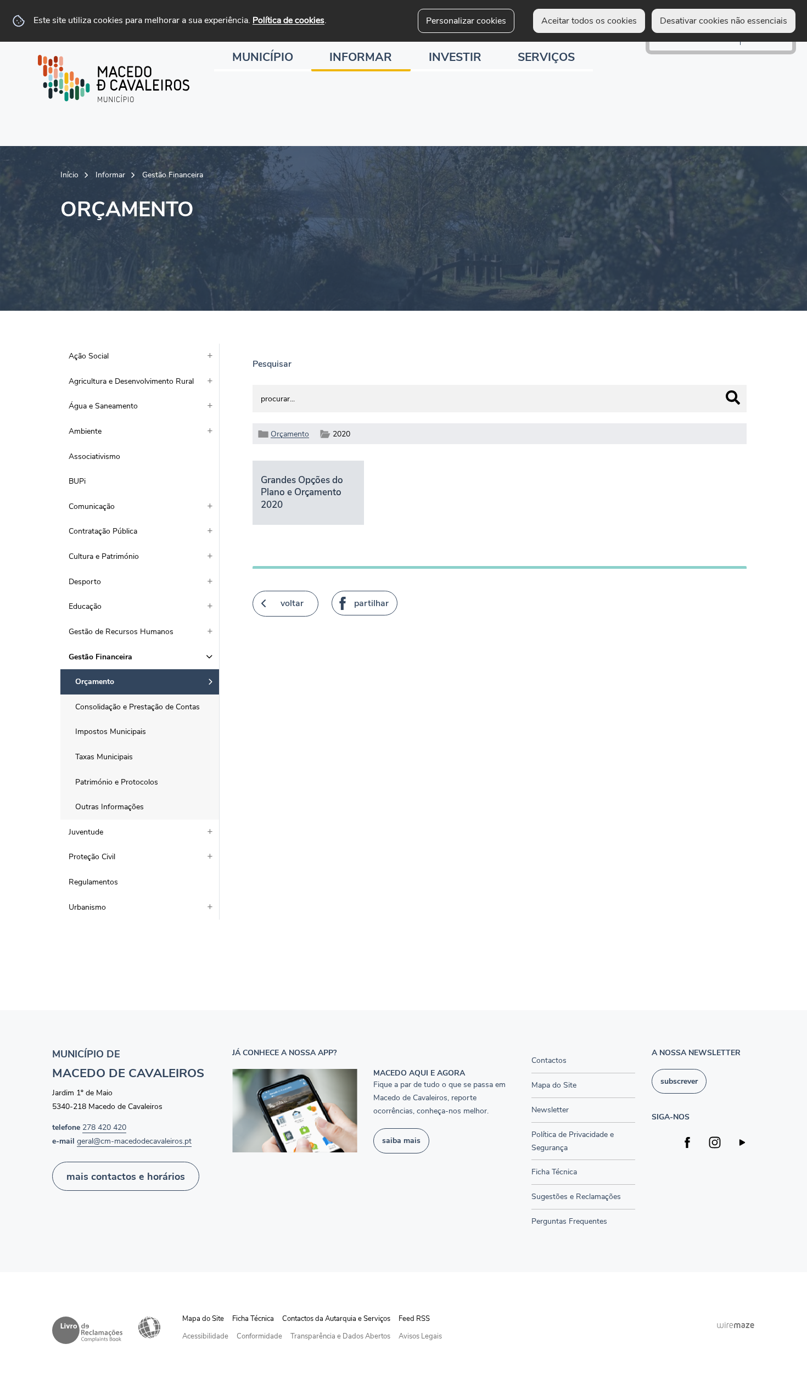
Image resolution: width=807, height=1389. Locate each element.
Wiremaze (735, 1325)
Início (69, 174)
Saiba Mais (401, 1140)
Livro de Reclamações (87, 1330)
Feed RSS (414, 1319)
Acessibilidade (149, 1327)
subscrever (679, 1081)
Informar (110, 174)
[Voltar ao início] (113, 78)
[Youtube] (742, 1142)
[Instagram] (715, 1142)
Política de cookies (288, 20)
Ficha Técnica (253, 1319)
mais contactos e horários (125, 1176)
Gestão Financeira (172, 174)
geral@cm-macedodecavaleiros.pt (134, 1140)
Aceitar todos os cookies (589, 21)
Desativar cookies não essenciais (723, 21)
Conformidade (259, 1336)
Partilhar (371, 603)
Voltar (292, 603)
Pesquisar (272, 364)
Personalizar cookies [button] (466, 21)
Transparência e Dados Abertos (340, 1336)
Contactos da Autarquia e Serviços (336, 1319)
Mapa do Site (203, 1319)
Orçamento (290, 434)
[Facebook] (687, 1142)
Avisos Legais (420, 1336)
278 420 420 (104, 1127)
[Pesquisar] (733, 397)
